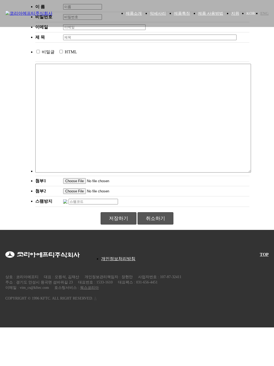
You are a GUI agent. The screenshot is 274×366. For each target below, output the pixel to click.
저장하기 (118, 218)
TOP (264, 254)
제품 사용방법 (210, 13)
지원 (235, 13)
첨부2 (40, 191)
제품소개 (134, 13)
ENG (264, 13)
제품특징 (182, 13)
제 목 (40, 37)
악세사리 (158, 13)
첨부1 (40, 180)
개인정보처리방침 (118, 258)
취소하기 (155, 218)
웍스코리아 (89, 288)
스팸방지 (43, 201)
